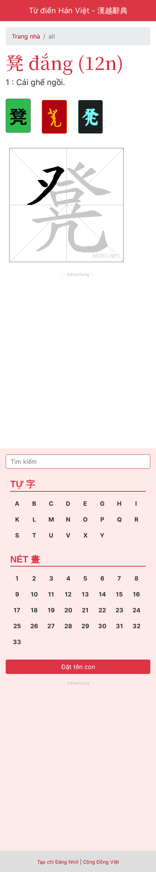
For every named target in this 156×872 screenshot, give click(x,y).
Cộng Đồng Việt (101, 862)
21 (85, 610)
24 (136, 610)
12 (68, 594)
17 (17, 610)
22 (102, 610)
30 (102, 626)
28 (68, 626)
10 (34, 594)
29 (85, 626)
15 (119, 594)
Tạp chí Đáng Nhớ (57, 862)
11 (51, 594)
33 (17, 642)
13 (85, 594)
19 (51, 610)
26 (34, 626)
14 (102, 594)
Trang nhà (26, 36)
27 (51, 626)
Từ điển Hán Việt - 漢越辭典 (78, 10)
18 (34, 610)
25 (17, 626)
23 (119, 610)
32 (136, 626)
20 (68, 610)
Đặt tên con (78, 667)
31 (119, 626)
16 (136, 594)
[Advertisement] (78, 357)
